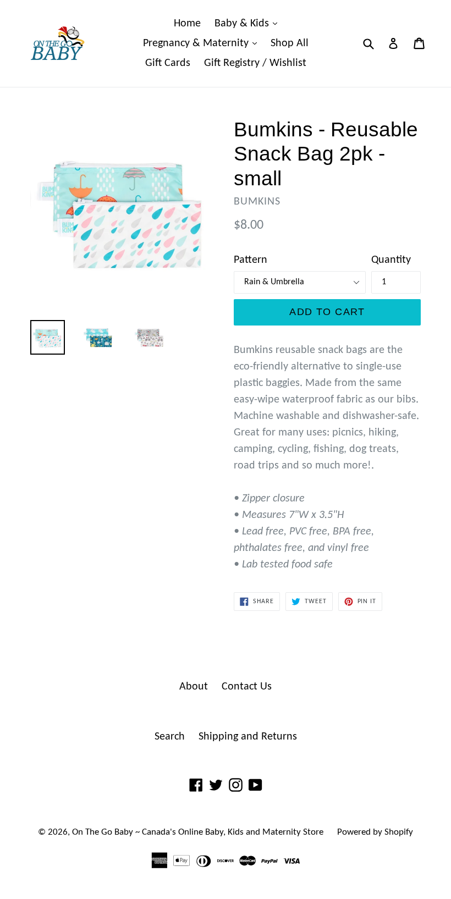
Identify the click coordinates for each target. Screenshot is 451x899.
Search (170, 736)
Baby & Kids (249, 23)
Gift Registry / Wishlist (255, 63)
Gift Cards (167, 63)
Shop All (290, 43)
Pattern (250, 260)
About (193, 686)
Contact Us (247, 686)
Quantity (391, 260)
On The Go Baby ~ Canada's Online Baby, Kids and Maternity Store (197, 832)
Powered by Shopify (375, 832)
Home (187, 23)
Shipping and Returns (248, 736)
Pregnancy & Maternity (202, 43)
